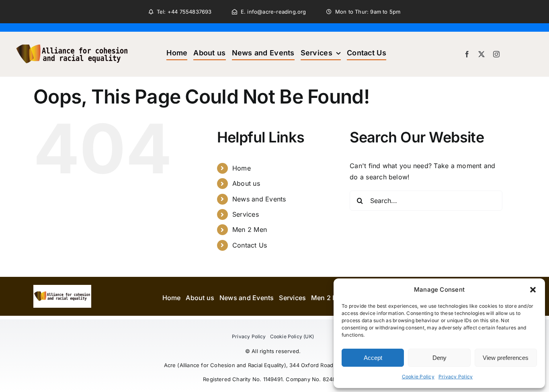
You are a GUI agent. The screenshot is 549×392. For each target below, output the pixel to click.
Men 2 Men (249, 229)
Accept (373, 357)
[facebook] (467, 54)
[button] (533, 290)
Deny (439, 357)
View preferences (506, 357)
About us (246, 183)
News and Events (259, 199)
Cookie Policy (418, 377)
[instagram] (496, 54)
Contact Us (249, 245)
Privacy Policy (455, 377)
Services (245, 214)
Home (241, 168)
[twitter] (481, 54)
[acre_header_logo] (72, 35)
